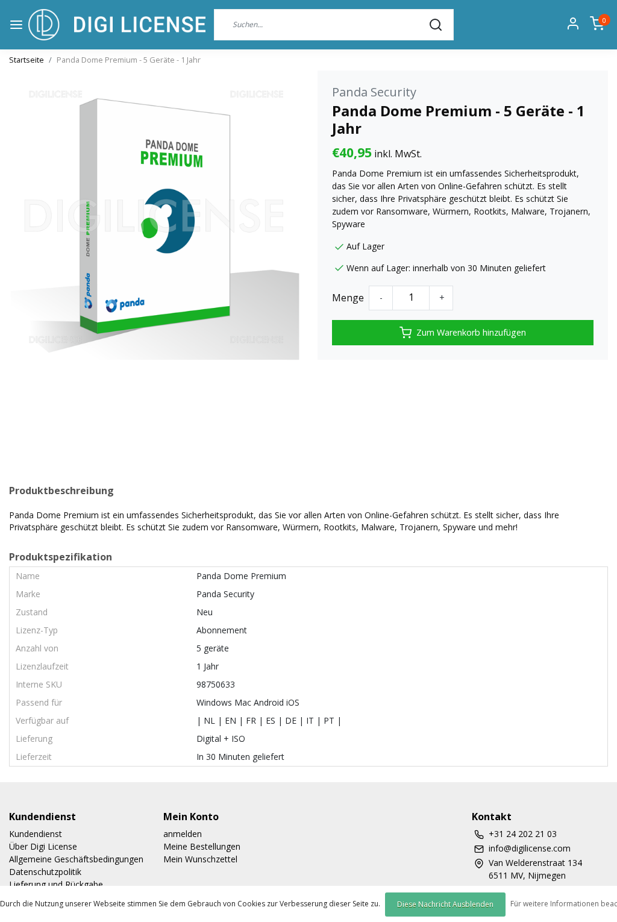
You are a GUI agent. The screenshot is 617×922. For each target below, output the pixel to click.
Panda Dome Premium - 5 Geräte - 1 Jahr (129, 59)
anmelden (182, 833)
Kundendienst (35, 833)
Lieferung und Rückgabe (56, 884)
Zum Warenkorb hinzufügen (471, 332)
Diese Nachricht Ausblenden (445, 904)
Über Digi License (43, 846)
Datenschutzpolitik (45, 871)
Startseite (26, 59)
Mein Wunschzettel (200, 859)
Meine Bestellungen (201, 846)
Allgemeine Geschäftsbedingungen (76, 859)
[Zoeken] (435, 25)
